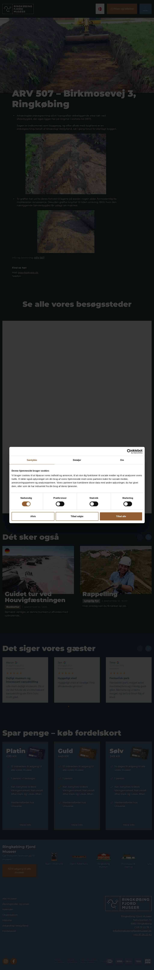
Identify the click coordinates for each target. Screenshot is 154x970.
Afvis (33, 516)
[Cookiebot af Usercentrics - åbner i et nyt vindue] (129, 451)
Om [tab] (122, 460)
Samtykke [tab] (32, 460)
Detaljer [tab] (77, 460)
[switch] (60, 503)
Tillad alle (121, 516)
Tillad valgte (77, 516)
